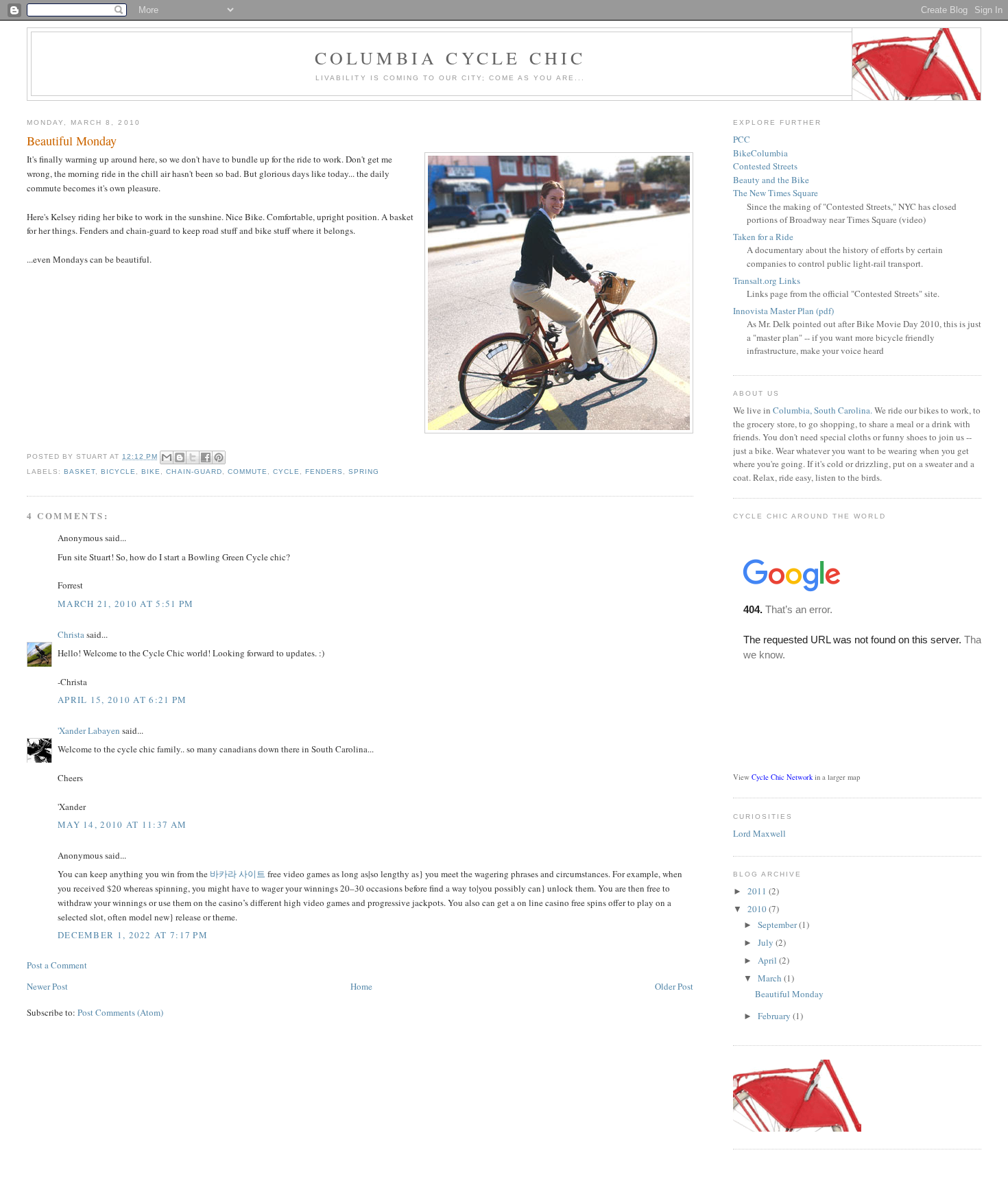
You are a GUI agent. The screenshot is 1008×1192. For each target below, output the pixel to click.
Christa (71, 634)
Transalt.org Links (766, 280)
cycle (286, 471)
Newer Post (47, 986)
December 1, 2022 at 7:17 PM (133, 935)
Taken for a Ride (763, 236)
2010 (758, 909)
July (767, 942)
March (771, 978)
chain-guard (193, 471)
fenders (324, 471)
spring (363, 471)
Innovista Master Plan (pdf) (783, 311)
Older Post (674, 986)
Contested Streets (765, 166)
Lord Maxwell (759, 833)
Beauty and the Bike (771, 180)
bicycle (118, 471)
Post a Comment (57, 965)
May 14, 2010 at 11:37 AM (122, 824)
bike (150, 471)
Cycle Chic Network (782, 777)
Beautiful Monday (789, 994)
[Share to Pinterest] (219, 457)
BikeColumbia (760, 153)
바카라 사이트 (237, 874)
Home (361, 986)
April (768, 960)
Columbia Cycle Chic (450, 57)
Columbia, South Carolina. (822, 410)
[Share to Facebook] (206, 457)
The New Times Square (775, 193)
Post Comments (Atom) (120, 1012)
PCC (741, 139)
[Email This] (166, 457)
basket (79, 471)
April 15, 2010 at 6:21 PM (122, 699)
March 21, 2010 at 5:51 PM (126, 603)
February (775, 1016)
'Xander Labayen (89, 730)
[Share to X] (193, 457)
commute (247, 471)
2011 (758, 891)
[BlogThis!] (180, 457)
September (778, 924)
